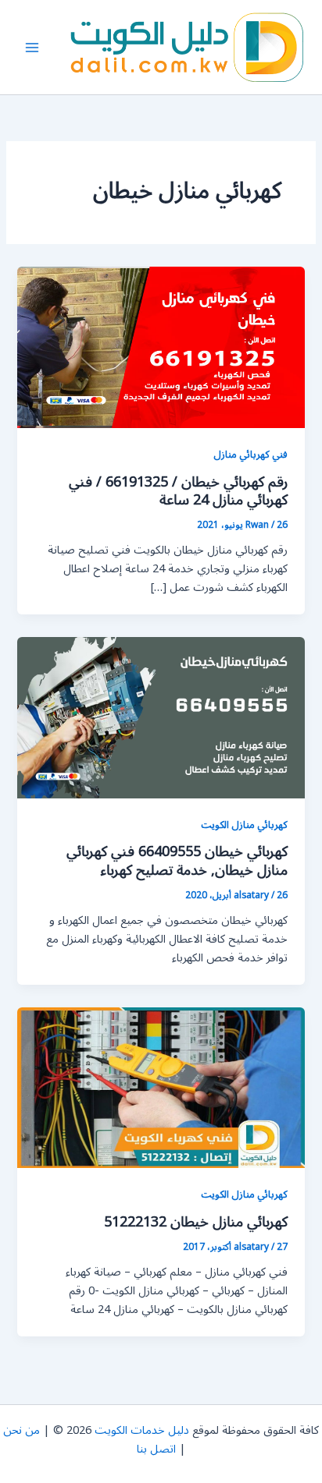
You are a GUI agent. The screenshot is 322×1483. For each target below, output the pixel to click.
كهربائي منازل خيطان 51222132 (196, 1222)
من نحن (21, 1430)
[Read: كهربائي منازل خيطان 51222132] (160, 1087)
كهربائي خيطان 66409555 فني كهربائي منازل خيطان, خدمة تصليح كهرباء (177, 861)
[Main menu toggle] (32, 47)
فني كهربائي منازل (250, 454)
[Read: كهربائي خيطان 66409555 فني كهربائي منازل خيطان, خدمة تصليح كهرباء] (160, 717)
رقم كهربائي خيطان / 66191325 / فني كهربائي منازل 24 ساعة (178, 491)
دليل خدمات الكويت (142, 1430)
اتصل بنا (156, 1449)
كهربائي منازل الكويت (244, 824)
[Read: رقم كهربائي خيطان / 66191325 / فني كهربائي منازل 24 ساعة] (160, 347)
